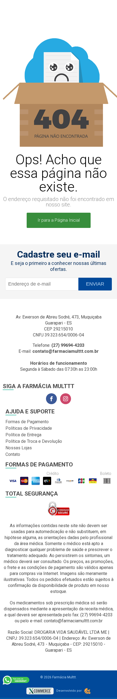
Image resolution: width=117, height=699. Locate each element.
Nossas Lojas (18, 447)
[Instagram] (65, 398)
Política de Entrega (23, 434)
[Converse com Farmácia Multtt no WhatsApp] (16, 680)
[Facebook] (51, 398)
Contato (12, 454)
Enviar (95, 284)
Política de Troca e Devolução (33, 441)
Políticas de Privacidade (28, 428)
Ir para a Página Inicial (59, 220)
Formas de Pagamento (27, 421)
